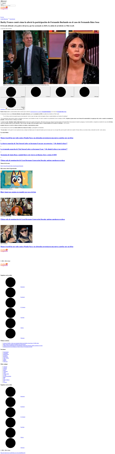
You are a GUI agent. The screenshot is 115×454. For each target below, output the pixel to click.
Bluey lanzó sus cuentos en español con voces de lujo (18, 192)
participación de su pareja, (41, 111)
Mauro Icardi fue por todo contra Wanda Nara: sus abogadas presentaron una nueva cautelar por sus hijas (37, 138)
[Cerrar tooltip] (23, 109)
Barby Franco (3, 165)
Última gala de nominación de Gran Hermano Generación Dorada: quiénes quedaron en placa (33, 160)
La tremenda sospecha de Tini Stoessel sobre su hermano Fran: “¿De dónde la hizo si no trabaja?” (34, 149)
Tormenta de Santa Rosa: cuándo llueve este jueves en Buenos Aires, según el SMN (29, 155)
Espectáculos (12, 19)
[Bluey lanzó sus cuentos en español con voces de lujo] (57, 179)
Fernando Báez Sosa (10, 165)
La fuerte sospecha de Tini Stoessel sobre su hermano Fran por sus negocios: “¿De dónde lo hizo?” (34, 143)
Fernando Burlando (19, 165)
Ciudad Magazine (4, 19)
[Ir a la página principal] (10, 15)
